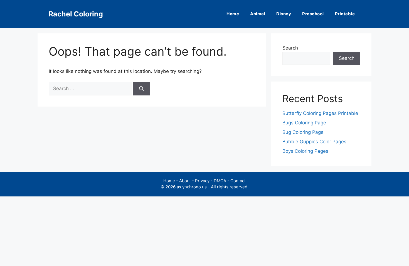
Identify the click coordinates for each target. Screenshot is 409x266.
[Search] (141, 88)
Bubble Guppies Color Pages (314, 141)
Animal (257, 13)
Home (232, 13)
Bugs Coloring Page (304, 122)
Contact (238, 180)
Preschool (313, 13)
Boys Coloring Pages (305, 151)
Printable (345, 13)
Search (290, 48)
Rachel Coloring (76, 14)
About (185, 180)
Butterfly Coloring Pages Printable (320, 113)
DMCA (220, 180)
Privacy (202, 180)
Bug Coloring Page (303, 132)
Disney (283, 13)
